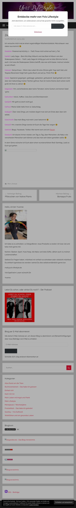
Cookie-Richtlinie (34, 505)
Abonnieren (58, 26)
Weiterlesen (38, 32)
